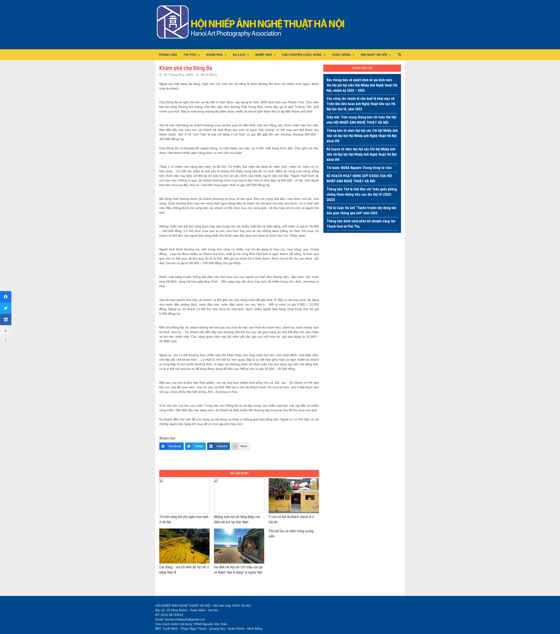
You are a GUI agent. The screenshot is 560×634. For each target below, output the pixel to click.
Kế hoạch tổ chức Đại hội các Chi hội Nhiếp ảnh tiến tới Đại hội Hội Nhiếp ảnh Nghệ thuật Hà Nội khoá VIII (362, 154)
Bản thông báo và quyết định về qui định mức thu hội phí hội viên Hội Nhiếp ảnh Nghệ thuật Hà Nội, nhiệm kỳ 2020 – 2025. (362, 85)
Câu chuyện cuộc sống (302, 54)
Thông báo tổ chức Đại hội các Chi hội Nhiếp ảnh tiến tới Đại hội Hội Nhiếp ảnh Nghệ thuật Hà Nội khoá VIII (362, 135)
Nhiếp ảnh (263, 54)
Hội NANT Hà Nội (374, 54)
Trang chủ (168, 54)
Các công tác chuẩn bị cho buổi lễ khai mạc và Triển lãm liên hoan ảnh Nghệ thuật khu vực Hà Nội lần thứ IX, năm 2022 (361, 104)
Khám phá (214, 54)
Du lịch (239, 54)
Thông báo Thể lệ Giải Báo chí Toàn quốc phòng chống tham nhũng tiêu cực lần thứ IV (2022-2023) (362, 194)
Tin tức (190, 54)
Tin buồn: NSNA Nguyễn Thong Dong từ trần (359, 168)
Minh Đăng (209, 74)
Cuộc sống (341, 54)
